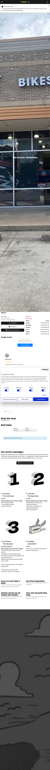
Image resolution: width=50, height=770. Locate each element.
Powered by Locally (5, 420)
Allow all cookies (41, 399)
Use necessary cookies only (9, 399)
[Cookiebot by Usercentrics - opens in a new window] (43, 370)
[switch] (19, 390)
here (21, 10)
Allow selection (25, 399)
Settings (44, 395)
